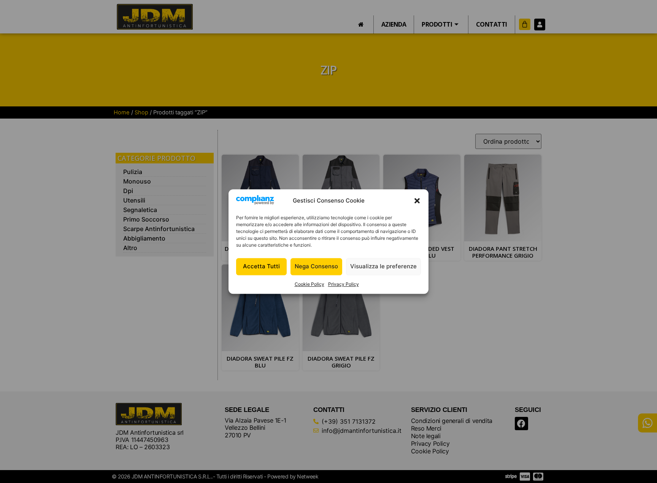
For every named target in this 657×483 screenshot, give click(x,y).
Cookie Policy (309, 284)
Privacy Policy (343, 284)
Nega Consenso (316, 266)
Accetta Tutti (261, 266)
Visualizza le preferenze (383, 266)
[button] (417, 201)
